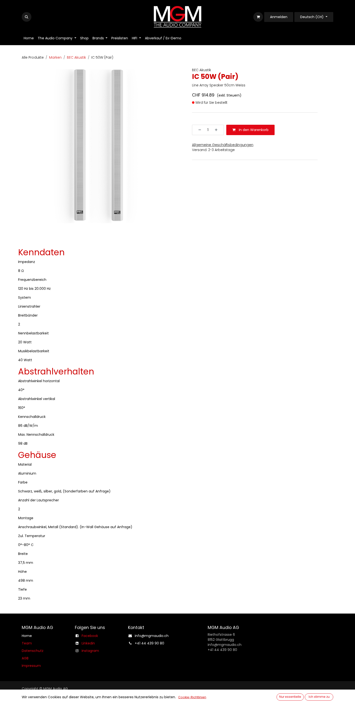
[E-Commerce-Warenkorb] (258, 17)
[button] (26, 17)
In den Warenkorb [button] (253, 129)
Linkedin (88, 643)
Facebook (90, 635)
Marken (55, 57)
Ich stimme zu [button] (319, 697)
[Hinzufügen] (218, 130)
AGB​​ (25, 658)
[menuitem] (29, 38)
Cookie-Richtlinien (192, 697)
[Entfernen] (198, 130)
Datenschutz (32, 650)
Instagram (90, 650)
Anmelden (278, 16)
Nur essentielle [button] (290, 697)
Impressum (31, 665)
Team (27, 643)
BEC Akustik (76, 57)
